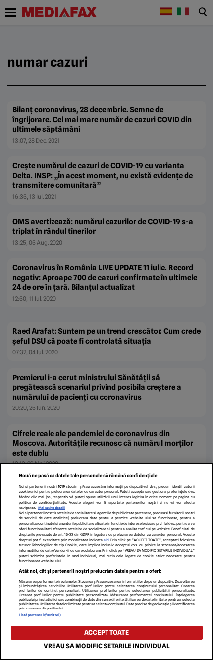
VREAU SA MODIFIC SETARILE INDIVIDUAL (106, 646)
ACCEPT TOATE (106, 632)
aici (106, 540)
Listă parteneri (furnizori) (40, 615)
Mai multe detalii (51, 508)
